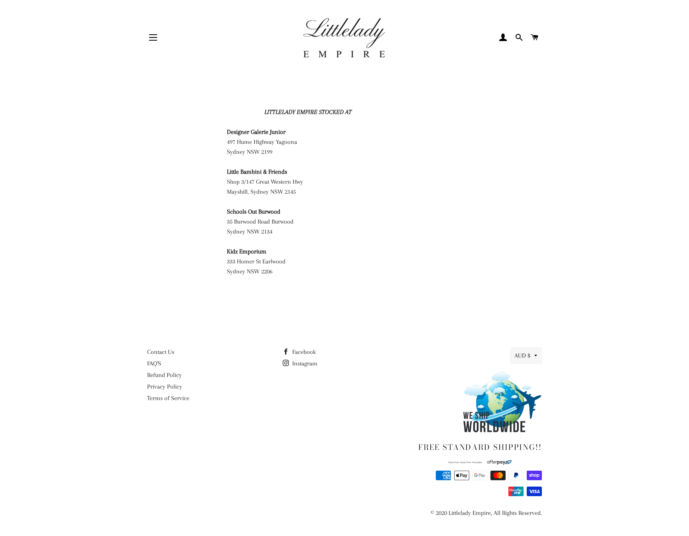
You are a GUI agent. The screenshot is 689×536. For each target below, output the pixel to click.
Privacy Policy (164, 386)
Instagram (304, 363)
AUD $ (522, 355)
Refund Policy (164, 375)
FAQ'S (154, 363)
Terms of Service (168, 398)
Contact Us (160, 351)
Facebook (303, 351)
